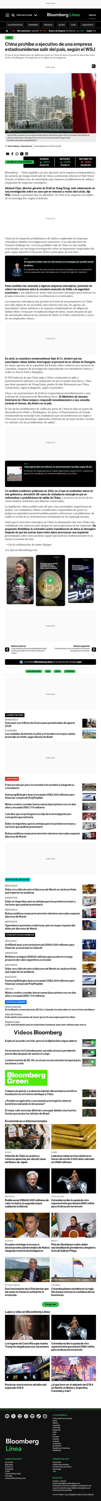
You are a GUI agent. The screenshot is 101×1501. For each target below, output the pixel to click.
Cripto (7, 1471)
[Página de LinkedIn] (32, 1416)
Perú (54, 1434)
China (57, 671)
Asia (9, 38)
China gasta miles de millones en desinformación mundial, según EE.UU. (58, 467)
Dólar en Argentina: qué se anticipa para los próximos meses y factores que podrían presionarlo (40, 825)
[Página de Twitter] (13, 1416)
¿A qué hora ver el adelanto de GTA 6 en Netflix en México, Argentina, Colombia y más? (72, 1387)
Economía (9, 1462)
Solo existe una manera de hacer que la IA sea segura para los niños (40, 1017)
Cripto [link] (73, 25)
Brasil (55, 1421)
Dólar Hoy (9, 1467)
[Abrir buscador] (13, 15)
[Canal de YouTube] (20, 1416)
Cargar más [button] (50, 1304)
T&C (54, 1471)
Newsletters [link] (33, 25)
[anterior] (7, 649)
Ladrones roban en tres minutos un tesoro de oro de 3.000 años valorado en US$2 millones (72, 1159)
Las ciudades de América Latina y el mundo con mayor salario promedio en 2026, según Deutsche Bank (40, 735)
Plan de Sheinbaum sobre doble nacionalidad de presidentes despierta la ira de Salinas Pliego (73, 1247)
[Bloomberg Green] (50, 1077)
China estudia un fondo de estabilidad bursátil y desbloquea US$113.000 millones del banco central (29, 650)
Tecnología (57, 1469)
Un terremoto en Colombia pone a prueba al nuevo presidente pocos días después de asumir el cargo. (40, 1052)
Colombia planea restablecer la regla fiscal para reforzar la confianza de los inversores (73, 1292)
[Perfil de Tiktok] (39, 1416)
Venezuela (56, 1430)
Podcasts (8, 1476)
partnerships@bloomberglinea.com (66, 1483)
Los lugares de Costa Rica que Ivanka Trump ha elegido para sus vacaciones (27, 1345)
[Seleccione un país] (35, 15)
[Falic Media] (92, 19)
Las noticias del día (33, 671)
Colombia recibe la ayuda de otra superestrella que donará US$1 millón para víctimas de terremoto (73, 1203)
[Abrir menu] (7, 15)
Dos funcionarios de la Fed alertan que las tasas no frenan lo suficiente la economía (27, 1292)
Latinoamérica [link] (87, 25)
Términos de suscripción (62, 1467)
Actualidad (9, 1469)
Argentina (56, 1425)
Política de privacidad (61, 1464)
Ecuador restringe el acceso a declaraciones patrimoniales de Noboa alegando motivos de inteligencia (27, 1247)
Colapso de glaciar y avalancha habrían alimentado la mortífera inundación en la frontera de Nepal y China (41, 1092)
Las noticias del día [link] (15, 25)
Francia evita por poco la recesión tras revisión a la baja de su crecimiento (72, 649)
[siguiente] (94, 649)
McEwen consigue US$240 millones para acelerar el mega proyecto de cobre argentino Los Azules (38, 958)
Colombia (56, 1427)
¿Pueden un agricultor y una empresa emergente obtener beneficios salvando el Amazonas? (38, 1102)
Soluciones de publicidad (62, 1490)
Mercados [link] (48, 25)
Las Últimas (70, 671)
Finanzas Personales (13, 1474)
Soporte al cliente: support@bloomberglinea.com (71, 1488)
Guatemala (57, 1450)
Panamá (56, 1439)
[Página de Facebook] (7, 1416)
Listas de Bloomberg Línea (15, 1478)
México (55, 1423)
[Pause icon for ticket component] (6, 30)
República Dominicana (61, 1448)
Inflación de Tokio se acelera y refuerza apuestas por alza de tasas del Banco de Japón (25, 1159)
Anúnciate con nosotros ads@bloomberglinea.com (72, 1486)
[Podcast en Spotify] (45, 1416)
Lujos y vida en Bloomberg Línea (27, 1312)
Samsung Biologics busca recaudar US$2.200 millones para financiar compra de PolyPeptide (39, 796)
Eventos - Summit (59, 1481)
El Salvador (57, 1446)
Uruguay (56, 1441)
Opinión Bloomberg (16, 1002)
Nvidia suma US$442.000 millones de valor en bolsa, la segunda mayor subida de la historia (27, 1203)
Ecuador (56, 1437)
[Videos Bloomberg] (50, 1032)
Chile (55, 1432)
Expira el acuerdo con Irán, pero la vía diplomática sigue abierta (41, 1040)
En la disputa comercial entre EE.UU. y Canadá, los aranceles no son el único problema (50, 1009)
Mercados (9, 1464)
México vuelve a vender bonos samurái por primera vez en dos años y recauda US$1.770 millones (40, 806)
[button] (93, 66)
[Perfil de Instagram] (26, 1416)
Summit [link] (62, 25)
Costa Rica (57, 1444)
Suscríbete (57, 1462)
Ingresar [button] (92, 15)
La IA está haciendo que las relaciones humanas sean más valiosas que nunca (45, 1024)
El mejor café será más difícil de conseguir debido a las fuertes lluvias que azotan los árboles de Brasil (40, 1112)
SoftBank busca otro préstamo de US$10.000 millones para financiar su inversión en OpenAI (39, 946)
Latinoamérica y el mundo (62, 1418)
